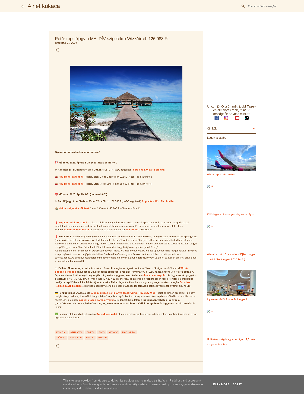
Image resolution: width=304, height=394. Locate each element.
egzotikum (76, 337)
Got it (237, 384)
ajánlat (60, 337)
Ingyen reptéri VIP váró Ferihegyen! (227, 299)
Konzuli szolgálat (106, 314)
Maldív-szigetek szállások (74, 208)
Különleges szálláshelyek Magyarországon (230, 214)
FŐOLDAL (61, 332)
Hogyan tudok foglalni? (73, 222)
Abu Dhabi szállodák (71, 176)
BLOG (101, 332)
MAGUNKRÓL (129, 332)
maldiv (90, 337)
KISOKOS (113, 332)
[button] (57, 50)
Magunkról (132, 229)
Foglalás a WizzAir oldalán (149, 169)
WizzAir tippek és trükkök (221, 174)
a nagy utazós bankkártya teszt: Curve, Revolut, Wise (123, 292)
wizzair (102, 337)
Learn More (220, 384)
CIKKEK (90, 332)
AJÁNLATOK (76, 332)
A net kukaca (44, 6)
